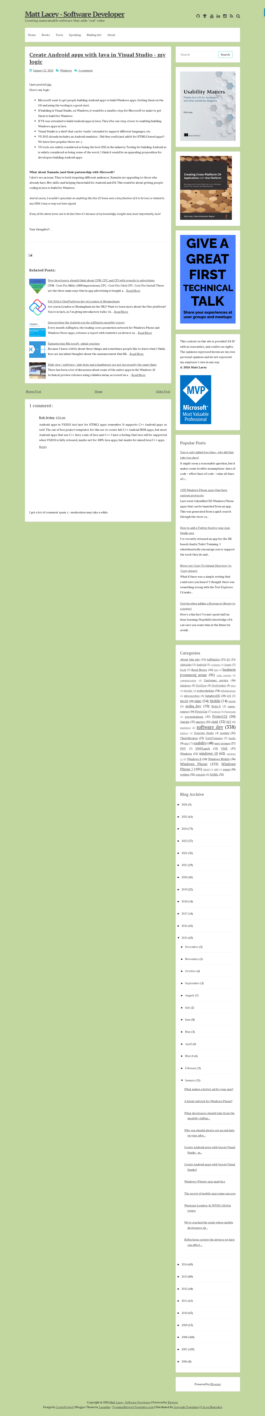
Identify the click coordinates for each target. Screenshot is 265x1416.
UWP (183, 748)
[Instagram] (224, 16)
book (183, 670)
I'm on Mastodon (211, 1407)
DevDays (201, 685)
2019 (184, 889)
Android (201, 664)
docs (233, 685)
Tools (59, 35)
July (187, 1007)
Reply (43, 447)
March (189, 1056)
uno (186, 743)
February (191, 1068)
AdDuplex (213, 659)
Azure (227, 664)
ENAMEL (188, 690)
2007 (184, 1349)
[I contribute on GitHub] (197, 16)
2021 (184, 865)
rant (214, 721)
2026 (184, 804)
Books (46, 35)
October (190, 971)
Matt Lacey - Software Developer (74, 14)
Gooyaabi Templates (186, 1407)
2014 (184, 1264)
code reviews (224, 675)
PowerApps (230, 711)
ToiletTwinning (214, 738)
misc (197, 701)
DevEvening (219, 685)
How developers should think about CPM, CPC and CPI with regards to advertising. (101, 280)
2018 (184, 901)
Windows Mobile (219, 759)
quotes (200, 722)
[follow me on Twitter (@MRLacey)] (192, 16)
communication (188, 680)
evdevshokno (205, 691)
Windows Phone (193, 764)
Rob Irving (46, 417)
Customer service (216, 680)
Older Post (163, 391)
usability (200, 743)
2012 (184, 1289)
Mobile (215, 701)
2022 (184, 853)
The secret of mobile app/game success (210, 1193)
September (192, 983)
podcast (216, 711)
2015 (184, 938)
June (188, 1019)
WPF (216, 769)
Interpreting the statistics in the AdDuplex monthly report (86, 322)
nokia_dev (193, 706)
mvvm (232, 701)
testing (224, 733)
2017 (184, 913)
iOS (229, 696)
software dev (210, 727)
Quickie (184, 722)
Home (32, 35)
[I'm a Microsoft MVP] (204, 16)
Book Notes (199, 670)
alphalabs (186, 664)
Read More (133, 291)
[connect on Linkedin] (217, 16)
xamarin (200, 774)
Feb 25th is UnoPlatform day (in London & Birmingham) (84, 301)
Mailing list (94, 35)
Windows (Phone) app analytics (204, 1181)
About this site (190, 659)
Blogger (215, 1384)
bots (216, 669)
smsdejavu (185, 727)
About (111, 35)
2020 (184, 877)
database (185, 685)
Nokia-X (216, 706)
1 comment (85, 70)
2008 (184, 1337)
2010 (184, 1313)
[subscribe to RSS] (230, 16)
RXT (228, 722)
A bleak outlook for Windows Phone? (208, 1101)
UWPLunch (202, 748)
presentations (194, 717)
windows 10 (208, 753)
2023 (184, 841)
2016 (184, 926)
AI (228, 659)
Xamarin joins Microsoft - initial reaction (74, 343)
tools (232, 738)
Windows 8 (194, 759)
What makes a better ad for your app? (208, 1089)
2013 (184, 1276)
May (188, 1032)
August (189, 995)
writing (184, 774)
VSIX (224, 748)
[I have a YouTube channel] (210, 16)
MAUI (184, 701)
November (192, 959)
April (188, 1044)
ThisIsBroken (189, 738)
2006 (184, 1361)
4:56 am (60, 417)
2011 (184, 1301)
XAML (214, 774)
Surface (184, 733)
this (48, 84)
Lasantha (104, 1407)
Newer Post (33, 391)
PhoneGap (201, 711)
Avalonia (215, 664)
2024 (184, 829)
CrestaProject (64, 1407)
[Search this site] (237, 16)
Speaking (75, 35)
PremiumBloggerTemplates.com (133, 1407)
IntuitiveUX (212, 696)
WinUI (206, 769)
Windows (66, 70)
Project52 (219, 716)
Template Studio (204, 733)
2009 (184, 1325)
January (190, 1080)
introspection (192, 696)
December (191, 947)
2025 (184, 817)
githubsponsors (228, 690)
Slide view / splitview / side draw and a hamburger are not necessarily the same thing (102, 364)
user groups (222, 743)
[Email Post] (29, 255)
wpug (226, 769)
